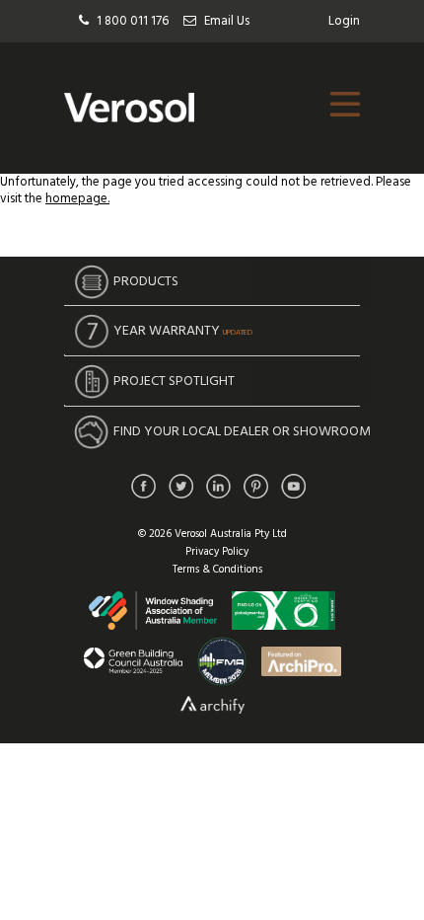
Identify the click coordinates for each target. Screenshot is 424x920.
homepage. (77, 199)
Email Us (226, 21)
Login (344, 21)
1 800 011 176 (133, 21)
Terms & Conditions (217, 569)
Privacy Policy (216, 552)
